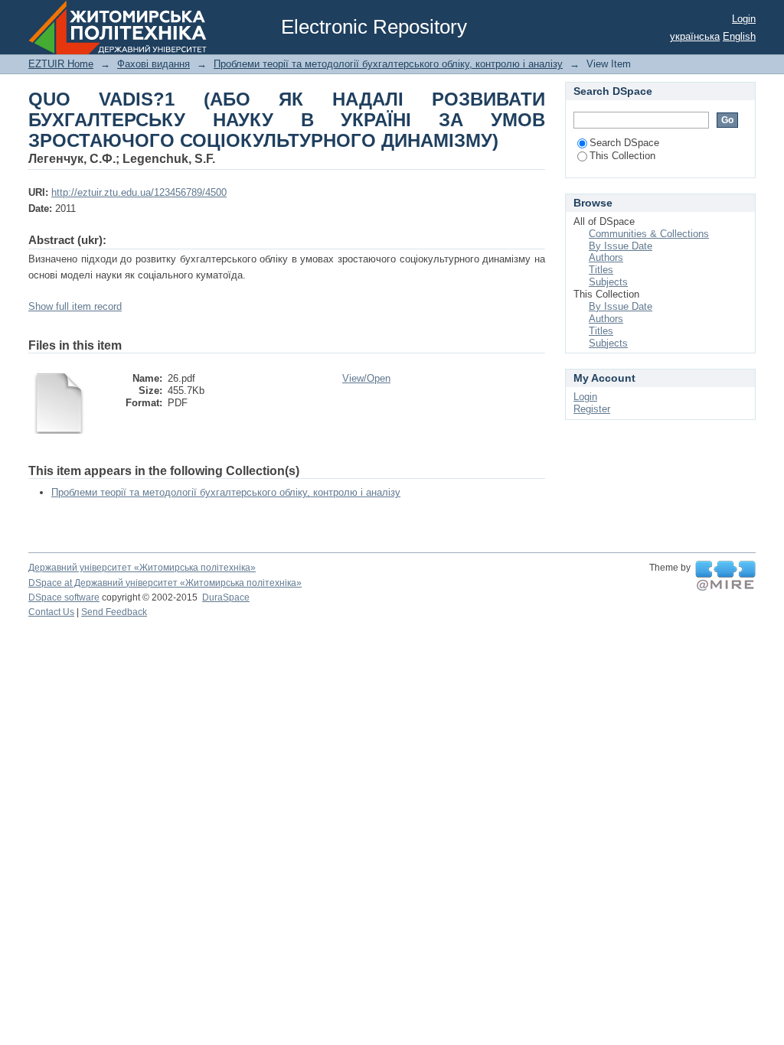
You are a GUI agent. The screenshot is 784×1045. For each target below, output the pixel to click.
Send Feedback (114, 612)
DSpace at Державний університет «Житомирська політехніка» (165, 583)
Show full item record (75, 306)
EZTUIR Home (60, 64)
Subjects (608, 282)
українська (695, 36)
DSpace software (64, 597)
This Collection (622, 155)
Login (744, 18)
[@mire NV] (725, 576)
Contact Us (51, 612)
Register (591, 409)
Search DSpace (624, 142)
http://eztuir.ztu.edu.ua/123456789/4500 (139, 192)
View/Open (366, 378)
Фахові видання (153, 64)
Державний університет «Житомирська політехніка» (142, 567)
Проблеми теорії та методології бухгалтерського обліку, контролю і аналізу (388, 64)
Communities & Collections (649, 233)
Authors (606, 257)
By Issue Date (620, 246)
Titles (601, 269)
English (739, 36)
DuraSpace (226, 597)
